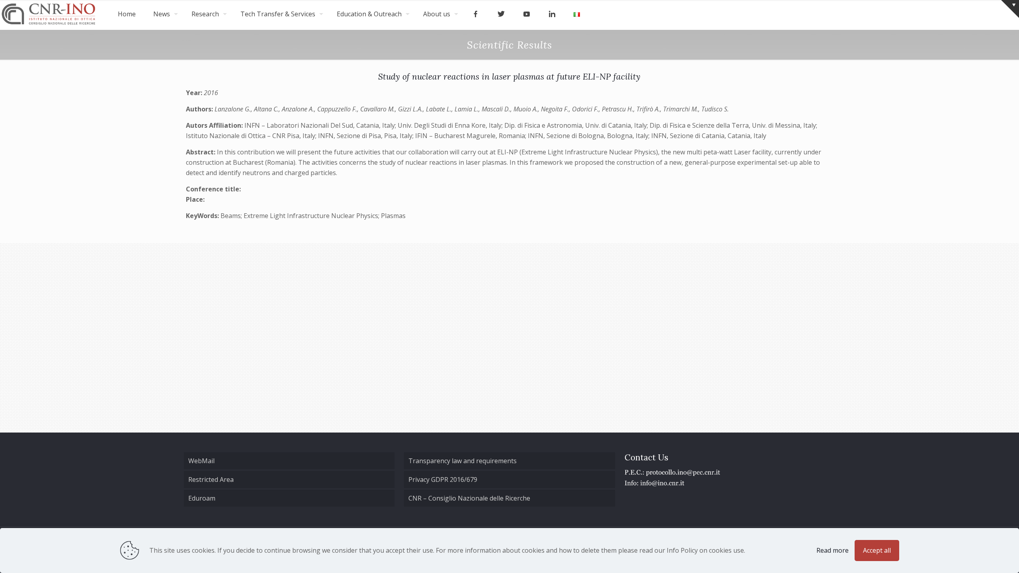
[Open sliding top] (1010, 9)
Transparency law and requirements (462, 460)
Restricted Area (211, 479)
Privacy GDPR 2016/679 (442, 479)
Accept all (877, 550)
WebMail (201, 460)
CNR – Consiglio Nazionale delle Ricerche (469, 498)
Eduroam (201, 498)
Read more (832, 550)
